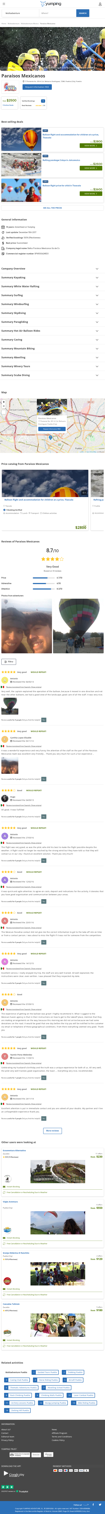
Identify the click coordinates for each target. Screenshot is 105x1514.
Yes (44, 720)
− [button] (4, 406)
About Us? (6, 1429)
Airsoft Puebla (75, 1380)
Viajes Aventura (10, 1202)
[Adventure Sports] (50, 4)
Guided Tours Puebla (47, 1372)
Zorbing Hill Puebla (20, 1410)
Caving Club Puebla (19, 1380)
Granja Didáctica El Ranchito (16, 1253)
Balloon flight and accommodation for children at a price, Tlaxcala (39, 499)
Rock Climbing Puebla (20, 1395)
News (54, 1429)
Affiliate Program (59, 1433)
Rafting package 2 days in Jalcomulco (61, 160)
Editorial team (7, 1436)
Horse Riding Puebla (48, 1380)
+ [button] (4, 402)
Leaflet (81, 452)
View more (89, 145)
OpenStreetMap (91, 452)
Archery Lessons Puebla (22, 1403)
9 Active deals (8, 105)
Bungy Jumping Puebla (55, 1403)
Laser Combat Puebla (83, 1395)
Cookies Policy (58, 1440)
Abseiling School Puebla (59, 1387)
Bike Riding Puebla (86, 1403)
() (44, 105)
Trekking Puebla (75, 1372)
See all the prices (52, 208)
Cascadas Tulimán (11, 1304)
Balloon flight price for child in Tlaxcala (62, 186)
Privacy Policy (7, 1440)
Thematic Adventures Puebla (23, 1387)
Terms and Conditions (62, 1436)
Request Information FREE (37, 87)
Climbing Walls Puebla (51, 1395)
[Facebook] (93, 1505)
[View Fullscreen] (4, 412)
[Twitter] (100, 1505)
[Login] (100, 4)
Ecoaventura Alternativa (14, 1150)
